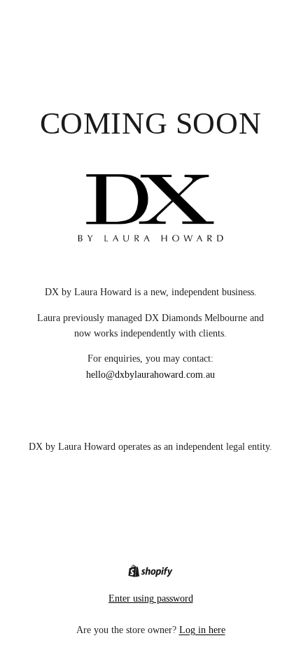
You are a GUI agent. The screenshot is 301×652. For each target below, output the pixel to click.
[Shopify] (150, 571)
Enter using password (150, 598)
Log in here (202, 630)
